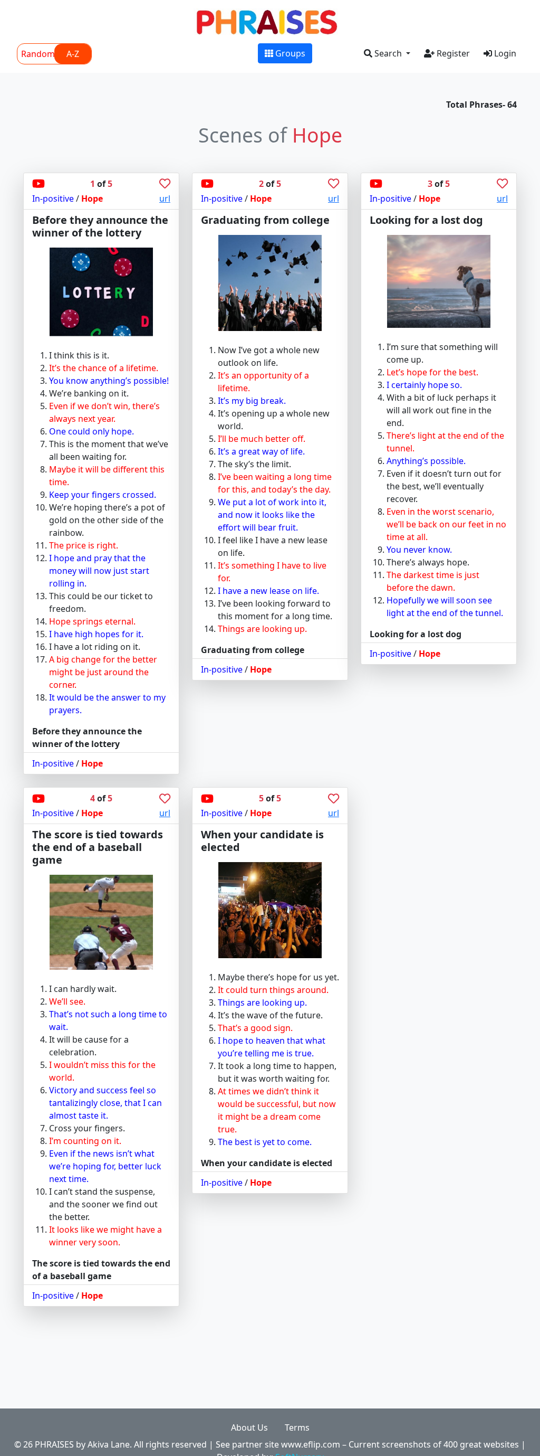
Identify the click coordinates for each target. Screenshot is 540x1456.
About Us (249, 1427)
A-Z (72, 54)
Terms (297, 1427)
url (164, 198)
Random (37, 54)
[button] (387, 53)
